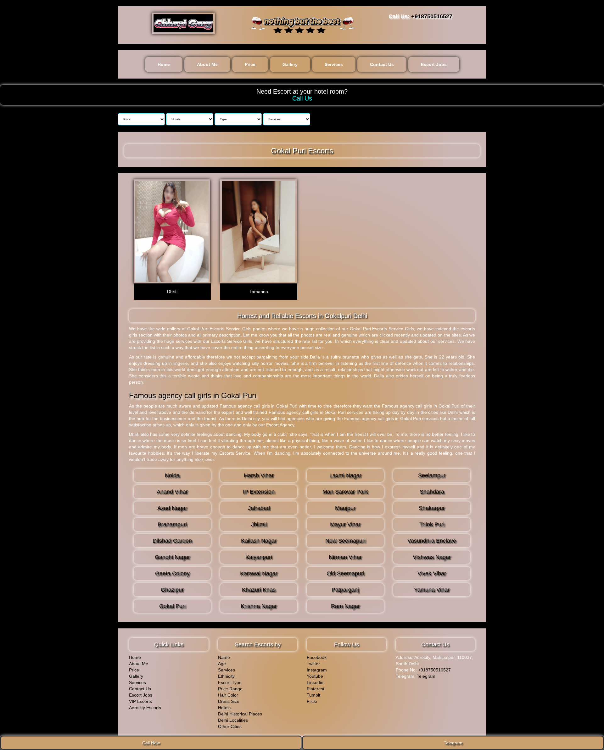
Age (222, 663)
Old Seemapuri (345, 573)
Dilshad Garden (172, 541)
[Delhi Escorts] (183, 23)
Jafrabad (259, 508)
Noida (172, 475)
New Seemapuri (345, 541)
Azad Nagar (172, 508)
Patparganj (345, 590)
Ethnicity (226, 676)
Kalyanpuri (258, 557)
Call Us (302, 98)
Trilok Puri (432, 524)
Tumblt (313, 695)
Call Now (151, 742)
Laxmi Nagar (345, 475)
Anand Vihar (172, 492)
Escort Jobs (434, 64)
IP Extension (259, 492)
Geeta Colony (172, 573)
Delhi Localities (233, 720)
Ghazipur (172, 590)
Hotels (224, 707)
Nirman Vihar (345, 557)
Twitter (313, 663)
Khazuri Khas (259, 590)
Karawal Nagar (258, 573)
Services (334, 64)
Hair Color (228, 695)
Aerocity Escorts (145, 707)
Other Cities (230, 726)
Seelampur (431, 475)
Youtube (315, 676)
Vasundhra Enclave (431, 541)
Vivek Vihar (431, 573)
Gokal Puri (172, 606)
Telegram (426, 676)
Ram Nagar (345, 606)
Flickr (312, 701)
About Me (207, 64)
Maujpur (345, 508)
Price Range (230, 688)
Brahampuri (172, 524)
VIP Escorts (140, 701)
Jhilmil (259, 524)
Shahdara (432, 492)
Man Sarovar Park (345, 492)
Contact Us (382, 64)
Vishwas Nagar (432, 557)
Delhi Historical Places (240, 713)
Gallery (290, 64)
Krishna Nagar (259, 606)
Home (164, 64)
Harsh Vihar (259, 475)
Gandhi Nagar (172, 557)
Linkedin (315, 682)
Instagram (317, 669)
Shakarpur (432, 508)
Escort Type (230, 682)
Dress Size (228, 701)
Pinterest (315, 688)
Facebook (317, 657)
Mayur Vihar (345, 524)
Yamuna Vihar (432, 590)
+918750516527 (431, 16)
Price (250, 64)
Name (224, 657)
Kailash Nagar (259, 541)
